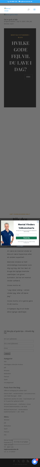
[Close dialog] (38, 222)
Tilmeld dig (26, 238)
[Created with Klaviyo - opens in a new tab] (20, 246)
